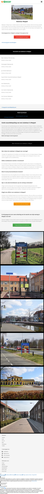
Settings (13, 474)
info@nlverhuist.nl (6, 457)
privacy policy (34, 481)
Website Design (19, 474)
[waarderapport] (22, 226)
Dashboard (8, 474)
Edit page (3, 474)
